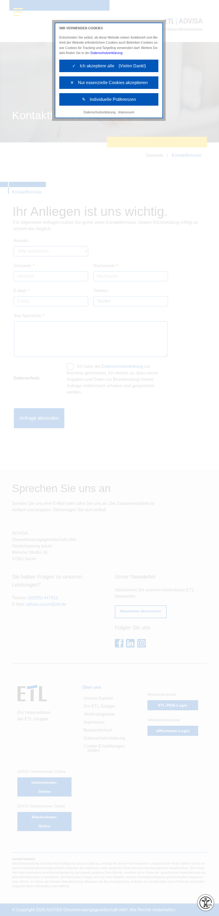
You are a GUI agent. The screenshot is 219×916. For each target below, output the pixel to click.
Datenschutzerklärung (107, 53)
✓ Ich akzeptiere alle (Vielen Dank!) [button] (109, 66)
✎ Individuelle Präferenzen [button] (109, 99)
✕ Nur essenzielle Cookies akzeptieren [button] (109, 82)
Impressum (126, 112)
